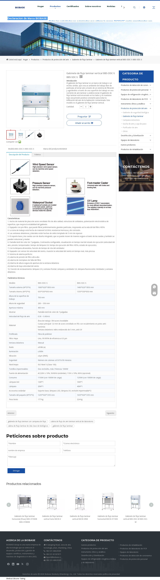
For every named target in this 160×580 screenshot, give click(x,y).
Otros (125, 131)
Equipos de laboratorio (130, 140)
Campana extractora (131, 120)
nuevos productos (128, 145)
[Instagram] (27, 564)
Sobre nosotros (93, 6)
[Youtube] (18, 564)
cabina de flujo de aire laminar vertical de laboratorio (72, 421)
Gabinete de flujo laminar (133, 116)
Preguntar (82, 116)
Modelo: (11, 149)
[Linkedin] (13, 564)
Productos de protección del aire (134, 108)
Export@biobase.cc (53, 557)
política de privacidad (111, 574)
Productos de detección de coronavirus (137, 85)
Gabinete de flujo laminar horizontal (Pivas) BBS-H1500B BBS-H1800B (24, 519)
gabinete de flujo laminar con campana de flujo (27, 421)
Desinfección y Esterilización (132, 135)
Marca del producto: (51, 149)
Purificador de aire (130, 127)
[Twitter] (23, 564)
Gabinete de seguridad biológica (136, 112)
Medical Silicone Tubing (15, 578)
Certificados (73, 6)
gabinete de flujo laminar (63, 426)
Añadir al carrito (82, 123)
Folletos (37, 154)
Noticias (111, 6)
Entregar (16, 470)
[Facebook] (8, 564)
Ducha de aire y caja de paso (134, 124)
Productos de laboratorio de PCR (134, 99)
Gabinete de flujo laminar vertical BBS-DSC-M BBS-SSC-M (135, 519)
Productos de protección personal (134, 90)
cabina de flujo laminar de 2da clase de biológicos (28, 426)
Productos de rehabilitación (132, 149)
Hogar (41, 6)
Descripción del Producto (19, 154)
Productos (55, 6)
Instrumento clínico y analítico (133, 104)
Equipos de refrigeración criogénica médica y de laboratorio (137, 94)
